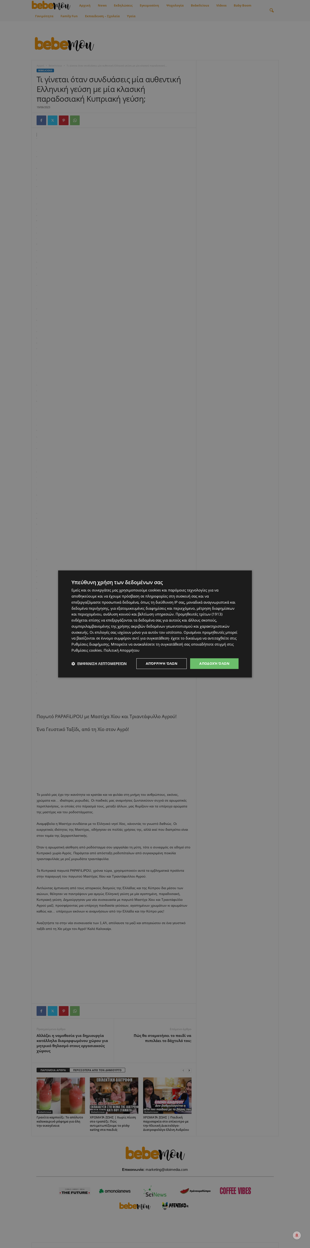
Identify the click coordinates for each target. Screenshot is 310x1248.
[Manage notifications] (297, 1235)
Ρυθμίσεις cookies (86, 650)
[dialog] (155, 623)
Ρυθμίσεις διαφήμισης (90, 644)
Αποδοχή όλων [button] (214, 663)
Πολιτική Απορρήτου (121, 650)
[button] (99, 663)
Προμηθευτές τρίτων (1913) (199, 614)
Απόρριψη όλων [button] (161, 663)
